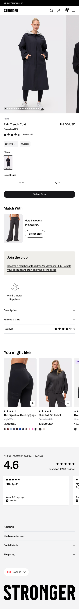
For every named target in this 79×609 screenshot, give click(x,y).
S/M (21, 182)
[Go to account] (58, 10)
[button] (39, 135)
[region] (39, 394)
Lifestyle (9, 144)
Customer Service (14, 536)
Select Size (35, 233)
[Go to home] (11, 10)
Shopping (9, 554)
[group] (20, 394)
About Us (9, 526)
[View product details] (20, 419)
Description (10, 310)
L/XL (57, 182)
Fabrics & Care (12, 319)
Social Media (11, 545)
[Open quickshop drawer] (32, 403)
